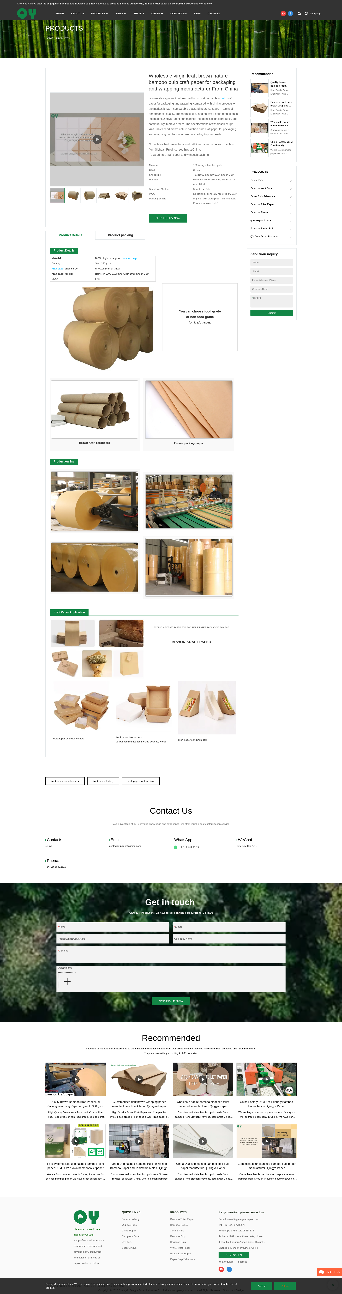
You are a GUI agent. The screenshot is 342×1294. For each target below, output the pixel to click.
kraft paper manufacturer (65, 781)
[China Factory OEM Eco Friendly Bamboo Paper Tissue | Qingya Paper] (267, 1079)
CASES (155, 13)
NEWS (119, 13)
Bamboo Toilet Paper (262, 204)
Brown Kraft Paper (180, 1253)
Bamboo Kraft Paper (261, 188)
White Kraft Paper (180, 1247)
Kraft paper (58, 268)
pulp (223, 98)
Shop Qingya (129, 1247)
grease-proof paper (261, 220)
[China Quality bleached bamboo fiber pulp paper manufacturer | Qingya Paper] (203, 1141)
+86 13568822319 (188, 847)
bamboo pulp (129, 258)
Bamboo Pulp (177, 1236)
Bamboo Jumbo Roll (261, 228)
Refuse (285, 1286)
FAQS (197, 13)
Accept (262, 1286)
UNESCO (127, 1241)
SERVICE (139, 13)
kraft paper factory (103, 781)
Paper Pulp (256, 180)
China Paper (129, 1230)
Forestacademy (130, 1219)
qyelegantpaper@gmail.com (125, 845)
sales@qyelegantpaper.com (242, 1219)
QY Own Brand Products (264, 236)
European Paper (131, 1236)
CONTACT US (178, 13)
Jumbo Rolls (177, 1230)
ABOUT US (77, 13)
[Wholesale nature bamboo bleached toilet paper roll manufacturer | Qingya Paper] (203, 1079)
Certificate (214, 13)
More (96, 1263)
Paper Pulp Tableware (262, 196)
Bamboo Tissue (259, 212)
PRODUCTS (98, 13)
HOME (60, 13)
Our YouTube (129, 1224)
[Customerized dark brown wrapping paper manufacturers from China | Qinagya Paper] (139, 1079)
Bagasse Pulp (178, 1241)
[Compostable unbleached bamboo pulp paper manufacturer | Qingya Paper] (267, 1141)
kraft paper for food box (141, 781)
